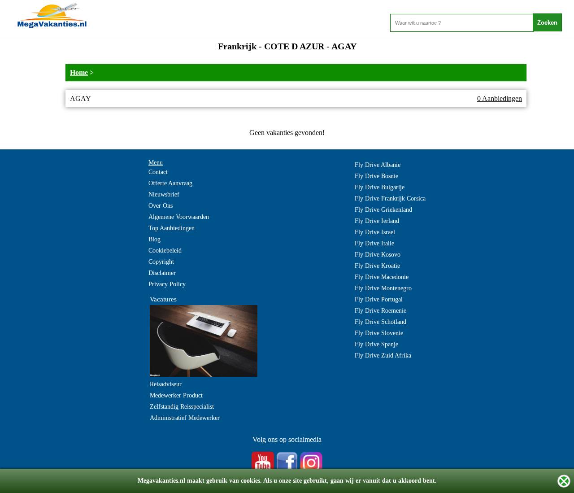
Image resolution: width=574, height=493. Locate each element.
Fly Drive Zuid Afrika (383, 355)
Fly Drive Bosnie (376, 176)
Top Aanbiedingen (171, 228)
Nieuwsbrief (163, 194)
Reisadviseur (166, 384)
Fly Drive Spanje (376, 344)
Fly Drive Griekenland (383, 209)
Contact (158, 172)
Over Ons (160, 205)
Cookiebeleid (165, 250)
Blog (154, 239)
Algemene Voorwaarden (178, 217)
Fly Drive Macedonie (382, 277)
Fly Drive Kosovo (377, 254)
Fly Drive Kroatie (377, 265)
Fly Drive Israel (375, 232)
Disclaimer (162, 273)
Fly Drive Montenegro (383, 288)
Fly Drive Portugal (379, 299)
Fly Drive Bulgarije (379, 187)
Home (79, 72)
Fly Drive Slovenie (379, 333)
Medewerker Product (176, 395)
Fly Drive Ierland (377, 221)
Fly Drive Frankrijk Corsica (390, 198)
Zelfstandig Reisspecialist (182, 406)
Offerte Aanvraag (170, 183)
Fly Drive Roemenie (380, 310)
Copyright (161, 261)
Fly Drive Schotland (380, 321)
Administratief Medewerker (185, 417)
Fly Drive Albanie (377, 164)
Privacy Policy (167, 284)
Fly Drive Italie (374, 243)
